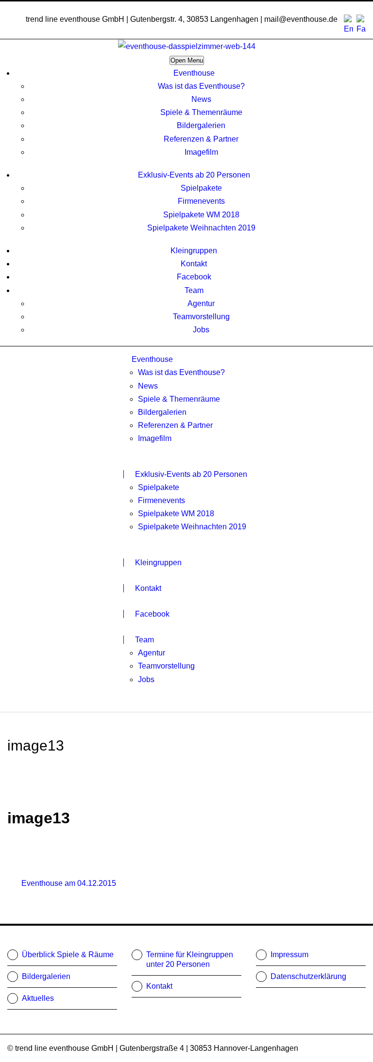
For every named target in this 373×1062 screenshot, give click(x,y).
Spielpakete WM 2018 (201, 215)
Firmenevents (201, 201)
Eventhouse (194, 73)
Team (194, 290)
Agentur (201, 303)
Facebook (194, 277)
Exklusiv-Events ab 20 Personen (194, 175)
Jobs (201, 330)
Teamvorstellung (201, 316)
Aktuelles (38, 998)
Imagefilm (201, 152)
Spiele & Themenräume (201, 112)
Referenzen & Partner (201, 139)
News (201, 99)
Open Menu (186, 60)
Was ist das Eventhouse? (201, 86)
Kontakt (194, 264)
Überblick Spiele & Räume (68, 954)
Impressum (289, 954)
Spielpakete (201, 188)
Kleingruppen (193, 250)
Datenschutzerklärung (308, 976)
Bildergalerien (201, 125)
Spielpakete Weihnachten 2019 (201, 228)
